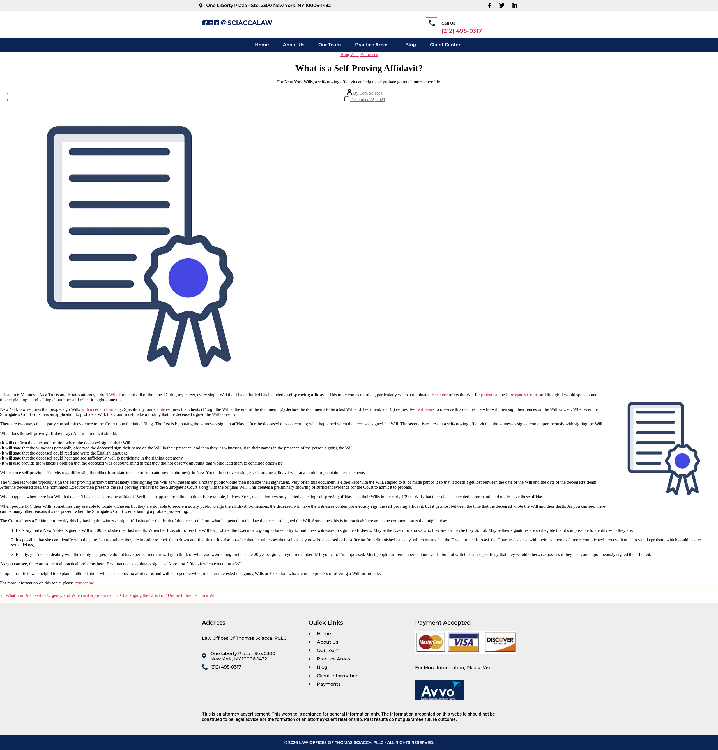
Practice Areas (371, 44)
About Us (293, 44)
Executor (440, 394)
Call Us (448, 23)
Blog (410, 44)
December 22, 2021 (367, 99)
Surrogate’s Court (521, 394)
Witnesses (369, 54)
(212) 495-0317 (461, 30)
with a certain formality (101, 409)
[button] (373, 45)
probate (487, 394)
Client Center (445, 44)
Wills (354, 54)
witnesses (426, 409)
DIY (29, 506)
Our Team (329, 44)
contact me (84, 583)
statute (159, 409)
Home (262, 44)
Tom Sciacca (371, 93)
